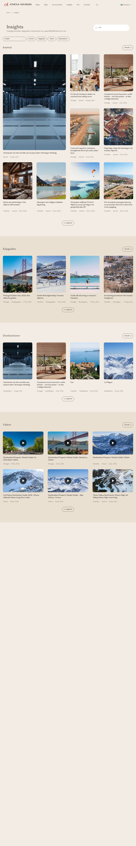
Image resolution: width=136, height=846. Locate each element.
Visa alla (126, 47)
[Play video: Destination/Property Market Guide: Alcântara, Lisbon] (68, 444)
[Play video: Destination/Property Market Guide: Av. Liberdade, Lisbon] (23, 444)
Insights (69, 5)
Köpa (38, 5)
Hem (8, 12)
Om (78, 5)
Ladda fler (69, 223)
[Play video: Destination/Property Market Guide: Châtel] (113, 444)
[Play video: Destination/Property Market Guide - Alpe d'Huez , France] (68, 481)
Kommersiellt (57, 5)
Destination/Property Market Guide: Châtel (111, 457)
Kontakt (87, 5)
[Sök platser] (97, 5)
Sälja (46, 5)
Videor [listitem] (52, 39)
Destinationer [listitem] (62, 39)
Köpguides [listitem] (41, 39)
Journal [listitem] (31, 39)
